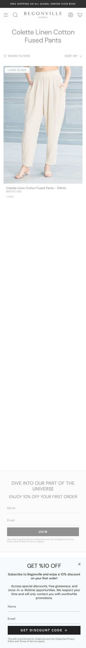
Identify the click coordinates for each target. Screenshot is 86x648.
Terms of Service (29, 641)
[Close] (79, 564)
